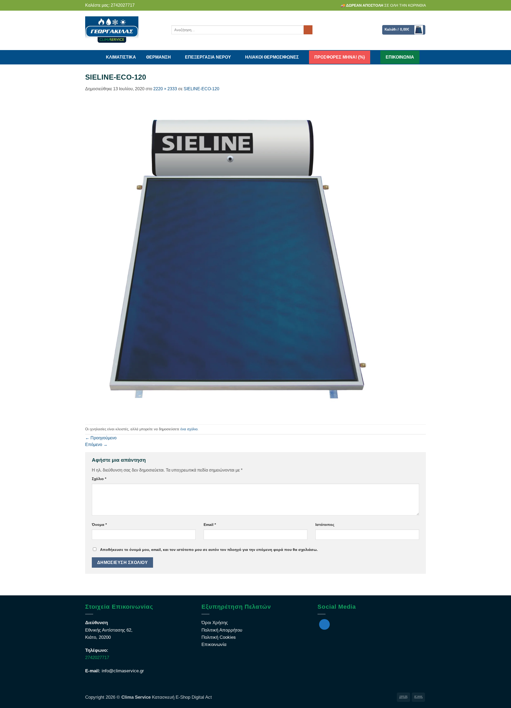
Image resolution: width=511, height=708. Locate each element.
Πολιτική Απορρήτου (221, 630)
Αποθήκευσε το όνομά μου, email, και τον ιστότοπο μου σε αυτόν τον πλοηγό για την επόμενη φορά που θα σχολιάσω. (209, 549)
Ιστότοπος (324, 524)
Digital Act (201, 697)
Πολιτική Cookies (218, 637)
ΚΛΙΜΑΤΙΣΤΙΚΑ (121, 57)
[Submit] (308, 29)
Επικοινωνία (213, 644)
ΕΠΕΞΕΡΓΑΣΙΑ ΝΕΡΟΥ (208, 57)
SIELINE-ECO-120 (201, 89)
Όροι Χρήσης (214, 622)
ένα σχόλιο (188, 429)
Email (210, 524)
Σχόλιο (99, 479)
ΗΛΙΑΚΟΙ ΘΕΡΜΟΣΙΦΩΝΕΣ (272, 57)
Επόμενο (96, 444)
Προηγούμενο (101, 438)
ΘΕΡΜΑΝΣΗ (158, 57)
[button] (404, 30)
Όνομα (99, 524)
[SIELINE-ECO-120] (237, 258)
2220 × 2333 (165, 89)
